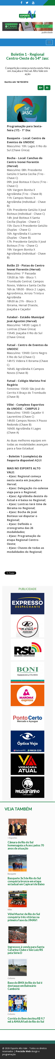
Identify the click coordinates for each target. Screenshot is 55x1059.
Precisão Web (23, 1051)
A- (47, 87)
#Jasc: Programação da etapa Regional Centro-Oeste (23, 540)
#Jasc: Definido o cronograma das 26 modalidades (20, 528)
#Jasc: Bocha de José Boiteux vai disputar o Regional (22, 516)
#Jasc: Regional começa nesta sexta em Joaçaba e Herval (24, 480)
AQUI (38, 460)
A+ (40, 87)
